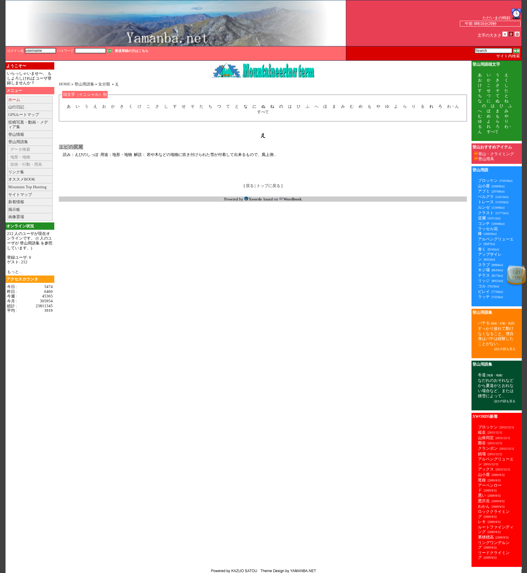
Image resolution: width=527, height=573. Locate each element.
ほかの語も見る (504, 349)
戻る (250, 185)
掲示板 (14, 209)
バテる (484, 323)
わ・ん (453, 106)
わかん (484, 506)
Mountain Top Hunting (27, 187)
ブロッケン (488, 180)
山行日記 (16, 107)
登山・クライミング (496, 154)
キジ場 (484, 270)
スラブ (484, 264)
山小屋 (484, 186)
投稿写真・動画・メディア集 (28, 124)
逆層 (482, 218)
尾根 (482, 480)
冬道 (482, 375)
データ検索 (20, 149)
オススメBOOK (21, 179)
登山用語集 (18, 141)
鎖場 (482, 454)
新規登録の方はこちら (132, 50)
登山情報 (16, 134)
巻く (482, 249)
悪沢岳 (484, 501)
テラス (484, 275)
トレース (486, 202)
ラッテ (484, 296)
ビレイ (484, 291)
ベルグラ (486, 196)
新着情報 (16, 202)
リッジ (484, 280)
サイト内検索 (508, 56)
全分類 (104, 84)
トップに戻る (268, 185)
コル (482, 286)
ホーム (14, 99)
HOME (64, 84)
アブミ (484, 191)
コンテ (484, 223)
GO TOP (516, 274)
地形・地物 (20, 157)
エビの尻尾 (71, 147)
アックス (486, 469)
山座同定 (486, 437)
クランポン (488, 448)
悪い (482, 495)
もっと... (14, 271)
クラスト (486, 213)
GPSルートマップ (23, 114)
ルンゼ (484, 207)
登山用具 (486, 159)
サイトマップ (20, 194)
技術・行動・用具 (26, 164)
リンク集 (16, 172)
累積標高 (486, 537)
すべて (263, 112)
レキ (482, 521)
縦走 (482, 432)
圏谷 (482, 443)
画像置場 (16, 216)
